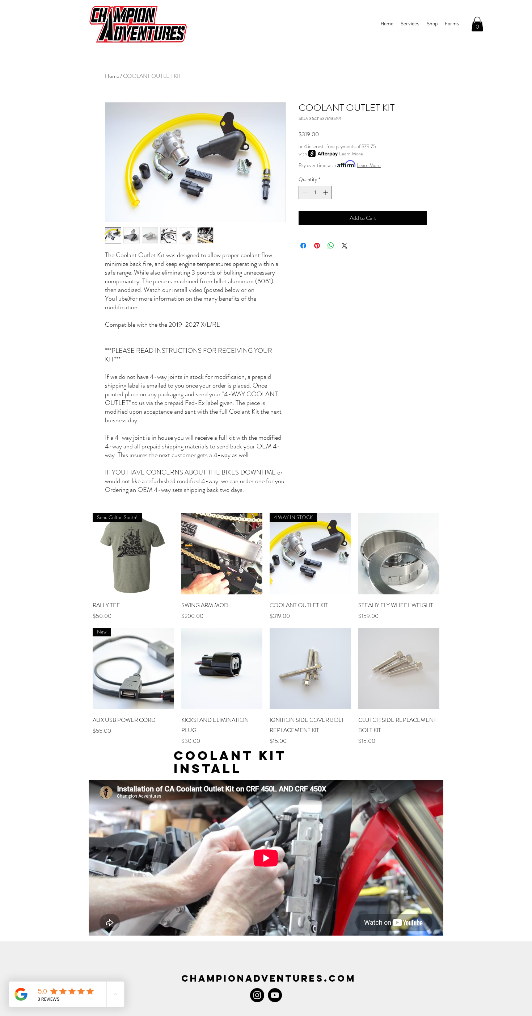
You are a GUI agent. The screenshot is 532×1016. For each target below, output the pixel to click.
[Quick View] (222, 554)
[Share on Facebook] (303, 245)
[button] (477, 24)
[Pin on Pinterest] (317, 245)
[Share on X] (344, 245)
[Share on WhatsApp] (330, 245)
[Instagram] (257, 995)
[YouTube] (275, 995)
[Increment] (326, 192)
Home (112, 76)
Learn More (351, 153)
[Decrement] (304, 192)
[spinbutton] (315, 192)
